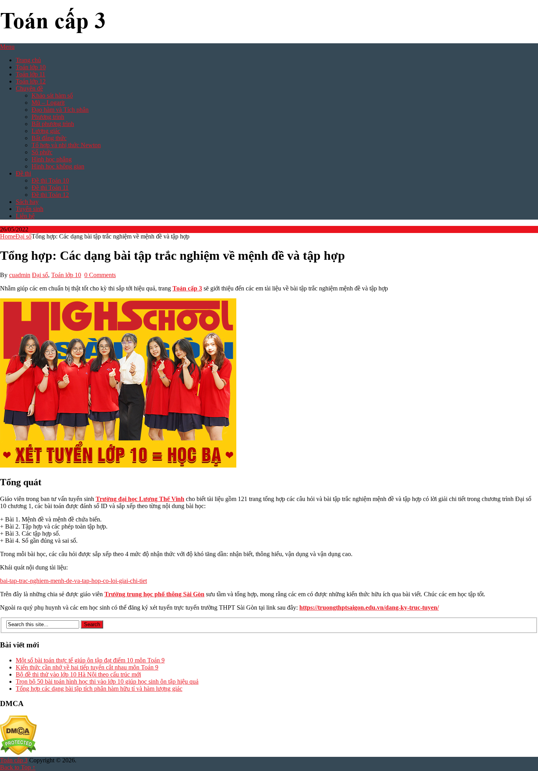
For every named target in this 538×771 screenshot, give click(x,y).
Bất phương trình (53, 123)
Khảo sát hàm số (52, 95)
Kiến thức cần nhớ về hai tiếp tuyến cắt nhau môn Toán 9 (87, 667)
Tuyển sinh (29, 208)
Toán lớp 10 (31, 67)
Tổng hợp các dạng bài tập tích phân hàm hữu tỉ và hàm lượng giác (99, 688)
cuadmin (19, 275)
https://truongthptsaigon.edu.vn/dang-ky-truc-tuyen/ (369, 607)
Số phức (42, 152)
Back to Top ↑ (17, 767)
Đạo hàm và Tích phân (60, 109)
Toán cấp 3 (187, 288)
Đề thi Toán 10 (50, 180)
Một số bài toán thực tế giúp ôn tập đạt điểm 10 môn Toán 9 (90, 660)
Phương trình (48, 116)
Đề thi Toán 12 (50, 194)
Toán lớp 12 (31, 81)
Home (7, 236)
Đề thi (23, 173)
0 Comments (100, 275)
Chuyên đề (29, 88)
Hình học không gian (58, 166)
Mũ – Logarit (48, 102)
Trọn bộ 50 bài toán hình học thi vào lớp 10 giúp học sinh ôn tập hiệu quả (107, 681)
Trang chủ (28, 60)
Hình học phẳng (52, 159)
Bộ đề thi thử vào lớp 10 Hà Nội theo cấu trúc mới (78, 674)
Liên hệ (25, 216)
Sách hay (27, 201)
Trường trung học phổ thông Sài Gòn (154, 594)
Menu (7, 46)
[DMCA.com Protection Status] (18, 753)
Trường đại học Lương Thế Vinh (140, 499)
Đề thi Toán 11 (50, 187)
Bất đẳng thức (49, 138)
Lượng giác (46, 131)
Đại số (23, 236)
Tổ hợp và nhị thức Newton (66, 145)
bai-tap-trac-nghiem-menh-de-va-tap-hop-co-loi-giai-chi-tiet (73, 580)
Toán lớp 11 (30, 74)
